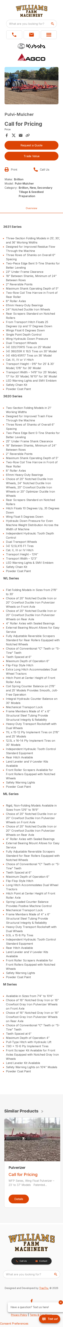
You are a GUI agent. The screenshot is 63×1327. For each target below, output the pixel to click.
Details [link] (18, 1199)
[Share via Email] (21, 135)
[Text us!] (49, 1319)
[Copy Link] (28, 135)
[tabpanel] (31, 86)
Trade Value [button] (32, 156)
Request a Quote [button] (31, 145)
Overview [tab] (31, 208)
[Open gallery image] (31, 85)
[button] (14, 34)
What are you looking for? (26, 23)
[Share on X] (14, 135)
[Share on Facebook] (7, 135)
